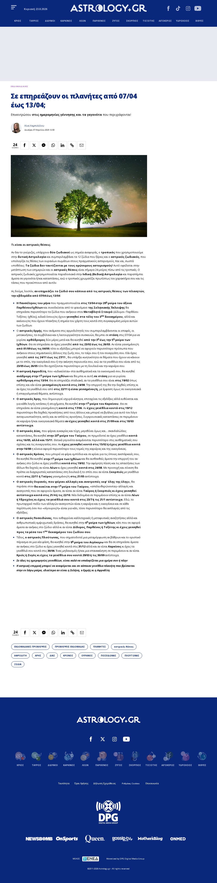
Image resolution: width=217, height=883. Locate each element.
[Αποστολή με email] (81, 145)
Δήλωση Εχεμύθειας (104, 783)
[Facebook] (168, 9)
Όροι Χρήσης (81, 783)
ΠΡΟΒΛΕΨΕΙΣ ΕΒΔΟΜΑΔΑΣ (70, 646)
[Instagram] (188, 9)
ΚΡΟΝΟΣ (68, 655)
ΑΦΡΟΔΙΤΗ (20, 655)
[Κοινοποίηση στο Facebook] (24, 145)
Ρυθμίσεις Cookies (130, 783)
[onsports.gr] (67, 838)
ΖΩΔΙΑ (17, 664)
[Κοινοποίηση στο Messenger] (43, 145)
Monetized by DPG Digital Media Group (125, 858)
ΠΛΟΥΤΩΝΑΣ (132, 655)
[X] (102, 740)
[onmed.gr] (178, 838)
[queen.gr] (94, 838)
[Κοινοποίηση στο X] (34, 145)
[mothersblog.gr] (150, 838)
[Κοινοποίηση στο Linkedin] (62, 145)
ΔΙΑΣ (52, 655)
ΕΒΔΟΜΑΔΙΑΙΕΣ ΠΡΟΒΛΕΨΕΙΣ (30, 646)
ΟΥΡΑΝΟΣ (87, 655)
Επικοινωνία (152, 783)
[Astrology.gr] (108, 8)
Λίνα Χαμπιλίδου (34, 125)
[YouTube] (197, 9)
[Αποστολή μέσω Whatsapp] (53, 145)
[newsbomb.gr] (39, 838)
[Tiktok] (178, 9)
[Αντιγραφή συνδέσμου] (72, 145)
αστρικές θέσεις (124, 646)
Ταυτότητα (64, 783)
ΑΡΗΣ (38, 655)
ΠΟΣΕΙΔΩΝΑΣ (108, 655)
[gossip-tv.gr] (122, 838)
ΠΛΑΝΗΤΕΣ (99, 646)
